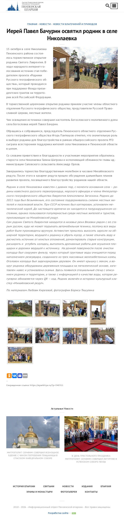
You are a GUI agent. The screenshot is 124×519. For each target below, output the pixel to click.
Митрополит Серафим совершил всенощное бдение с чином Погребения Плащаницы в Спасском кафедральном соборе (33, 455)
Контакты (91, 491)
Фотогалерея (69, 491)
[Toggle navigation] (114, 6)
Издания (87, 486)
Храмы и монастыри (39, 491)
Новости (68, 486)
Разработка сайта (58, 513)
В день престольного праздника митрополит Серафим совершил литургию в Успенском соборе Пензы (91, 459)
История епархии (24, 486)
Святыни (48, 486)
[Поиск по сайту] (108, 6)
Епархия (106, 486)
